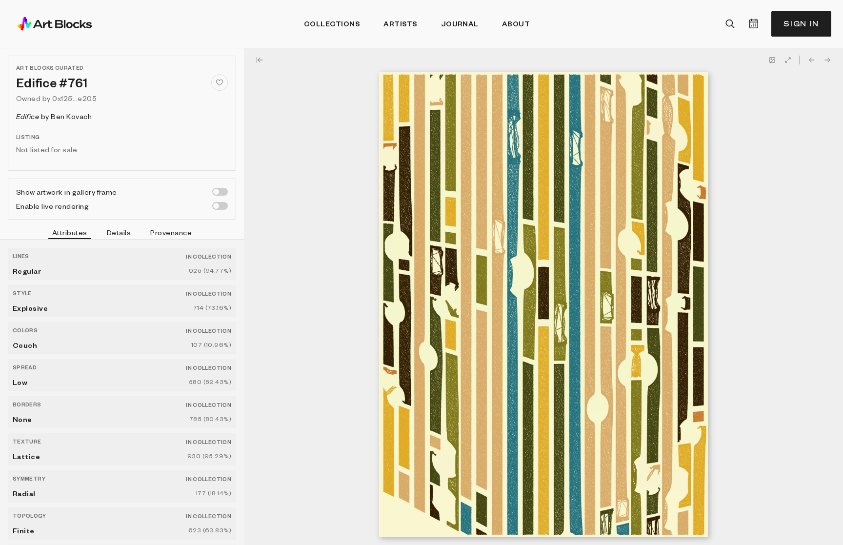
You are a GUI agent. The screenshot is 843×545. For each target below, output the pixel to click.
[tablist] (122, 233)
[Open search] (730, 24)
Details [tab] (119, 232)
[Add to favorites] (219, 82)
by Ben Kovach (54, 116)
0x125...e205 (74, 98)
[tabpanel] (122, 392)
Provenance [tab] (171, 232)
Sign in (801, 24)
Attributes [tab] (69, 232)
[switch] (220, 192)
